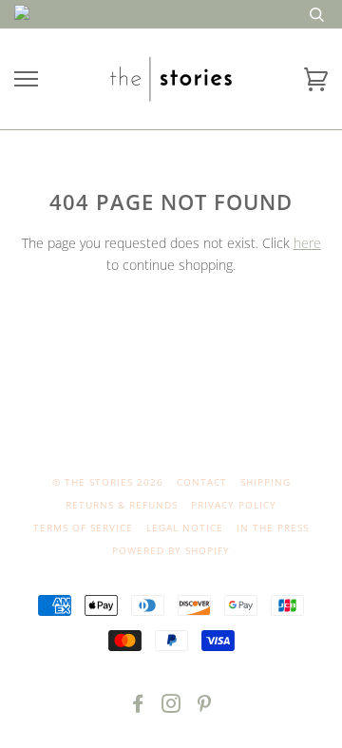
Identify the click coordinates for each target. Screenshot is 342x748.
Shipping (265, 482)
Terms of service (83, 527)
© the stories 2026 (107, 482)
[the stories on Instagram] (171, 707)
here (307, 243)
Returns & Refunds (122, 504)
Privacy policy (233, 504)
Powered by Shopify (171, 550)
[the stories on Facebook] (138, 707)
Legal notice (184, 527)
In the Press (273, 527)
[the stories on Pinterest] (205, 707)
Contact (202, 482)
